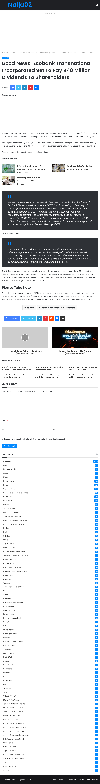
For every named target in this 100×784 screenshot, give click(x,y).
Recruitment (8, 665)
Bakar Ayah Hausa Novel (13, 602)
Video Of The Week (10, 696)
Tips (5, 762)
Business (13, 53)
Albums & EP (8, 544)
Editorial (6, 673)
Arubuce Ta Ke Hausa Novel (14, 524)
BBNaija (6, 528)
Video (5, 595)
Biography (7, 598)
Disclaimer (82, 780)
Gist (4, 684)
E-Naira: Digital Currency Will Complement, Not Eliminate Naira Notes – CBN (32, 169)
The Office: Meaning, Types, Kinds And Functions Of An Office (16, 368)
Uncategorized (9, 645)
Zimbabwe (7, 649)
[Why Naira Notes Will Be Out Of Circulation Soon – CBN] (58, 168)
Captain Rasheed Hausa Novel (15, 727)
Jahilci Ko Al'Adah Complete (14, 704)
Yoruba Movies (9, 508)
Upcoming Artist (9, 766)
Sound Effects (8, 575)
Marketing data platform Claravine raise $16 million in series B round (32, 180)
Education (7, 622)
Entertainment (8, 653)
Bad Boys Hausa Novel (12, 567)
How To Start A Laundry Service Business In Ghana (49, 368)
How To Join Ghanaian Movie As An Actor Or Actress (83, 368)
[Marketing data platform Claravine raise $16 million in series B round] (8, 180)
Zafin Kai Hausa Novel (12, 516)
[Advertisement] (50, 32)
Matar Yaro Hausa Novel (12, 716)
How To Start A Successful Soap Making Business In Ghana (83, 376)
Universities (7, 680)
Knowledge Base (9, 669)
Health (5, 677)
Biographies (7, 461)
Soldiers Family (9, 610)
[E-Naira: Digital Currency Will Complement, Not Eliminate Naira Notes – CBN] (8, 168)
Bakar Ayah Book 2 (10, 634)
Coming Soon (8, 563)
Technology (7, 688)
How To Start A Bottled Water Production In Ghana (15, 376)
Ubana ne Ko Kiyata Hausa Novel (16, 754)
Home (5, 53)
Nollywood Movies (11, 512)
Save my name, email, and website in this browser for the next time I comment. (34, 439)
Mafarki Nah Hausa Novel (13, 708)
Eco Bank (30, 307)
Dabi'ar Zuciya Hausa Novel (14, 552)
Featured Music (9, 469)
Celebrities (7, 497)
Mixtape (6, 477)
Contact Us (72, 780)
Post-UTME (7, 657)
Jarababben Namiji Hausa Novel (15, 556)
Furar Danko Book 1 (11, 743)
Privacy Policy (92, 780)
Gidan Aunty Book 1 (11, 560)
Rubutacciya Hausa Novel (13, 739)
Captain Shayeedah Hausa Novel (16, 735)
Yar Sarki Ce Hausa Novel (13, 712)
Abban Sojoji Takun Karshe (13, 758)
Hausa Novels (8, 481)
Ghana (5, 591)
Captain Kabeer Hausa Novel (14, 731)
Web (5, 692)
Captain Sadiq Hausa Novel (14, 723)
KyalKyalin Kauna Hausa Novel (15, 520)
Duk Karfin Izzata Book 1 (12, 618)
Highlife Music (9, 548)
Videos (6, 626)
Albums (6, 661)
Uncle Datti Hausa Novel (13, 641)
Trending (6, 583)
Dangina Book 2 (9, 606)
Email (4, 430)
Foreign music (8, 614)
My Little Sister (9, 638)
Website (55, 430)
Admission (7, 579)
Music (5, 465)
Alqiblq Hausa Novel (11, 751)
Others (6, 770)
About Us (62, 780)
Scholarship (7, 536)
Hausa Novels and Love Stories (15, 493)
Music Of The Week (11, 700)
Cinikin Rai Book (9, 747)
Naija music (7, 501)
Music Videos (8, 630)
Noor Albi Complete (10, 719)
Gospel (6, 473)
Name (5, 421)
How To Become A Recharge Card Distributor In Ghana (47, 376)
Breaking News (9, 489)
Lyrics (5, 485)
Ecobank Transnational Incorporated (57, 307)
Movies (6, 504)
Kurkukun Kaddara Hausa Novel (15, 571)
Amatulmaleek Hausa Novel (14, 587)
